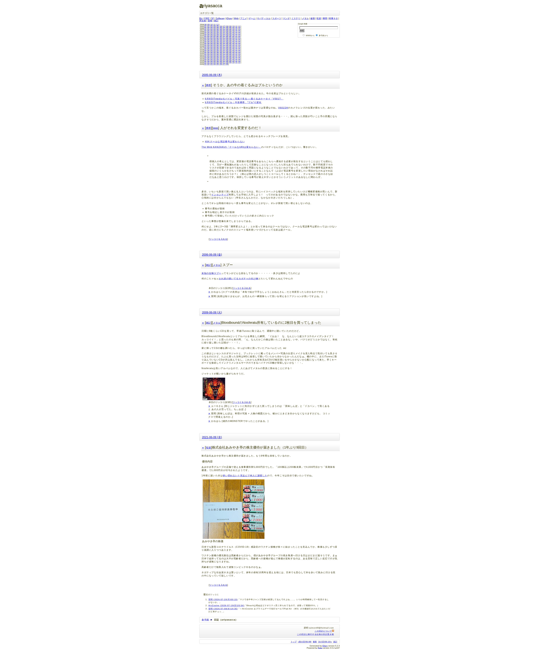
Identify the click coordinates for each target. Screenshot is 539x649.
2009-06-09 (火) (212, 312)
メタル (305, 18)
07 (224, 26)
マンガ (286, 18)
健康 (312, 18)
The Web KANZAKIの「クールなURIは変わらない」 (231, 147)
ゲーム (252, 18)
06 (221, 26)
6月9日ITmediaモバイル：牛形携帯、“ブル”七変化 (233, 102)
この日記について (323, 631)
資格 (210, 21)
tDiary (229, 18)
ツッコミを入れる (218, 239)
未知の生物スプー (211, 273)
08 (205, 25)
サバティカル (263, 18)
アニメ (243, 18)
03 (212, 26)
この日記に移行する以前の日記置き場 (315, 634)
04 (215, 26)
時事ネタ (333, 18)
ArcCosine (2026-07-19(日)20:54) (226, 605)
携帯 (325, 18)
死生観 (202, 21)
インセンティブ (220, 194)
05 (218, 26)
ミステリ (295, 18)
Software (220, 18)
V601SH (283, 108)
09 (208, 25)
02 (208, 26)
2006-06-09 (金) (212, 254)
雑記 (216, 21)
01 (205, 26)
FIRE (206, 18)
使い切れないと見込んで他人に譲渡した (245, 475)
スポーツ (276, 18)
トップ (294, 642)
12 (218, 25)
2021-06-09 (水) (212, 437)
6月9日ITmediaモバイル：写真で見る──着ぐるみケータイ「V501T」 (244, 99)
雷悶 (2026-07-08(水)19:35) (223, 609)
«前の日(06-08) (304, 642)
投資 (319, 18)
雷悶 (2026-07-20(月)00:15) (223, 599)
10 (212, 25)
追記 (335, 642)
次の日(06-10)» (325, 642)
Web (236, 18)
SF (212, 18)
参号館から (323, 36)
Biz (201, 18)
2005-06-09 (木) (212, 74)
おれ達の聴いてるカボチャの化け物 (238, 278)
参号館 (205, 620)
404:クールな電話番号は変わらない (225, 141)
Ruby (320, 648)
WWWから (310, 36)
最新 (315, 642)
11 (214, 25)
